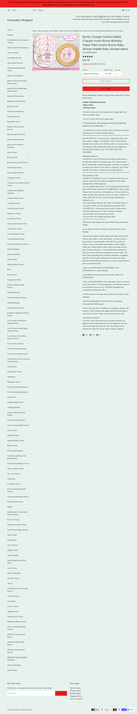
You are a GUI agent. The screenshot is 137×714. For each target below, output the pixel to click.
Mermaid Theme (13, 435)
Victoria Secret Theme (18, 616)
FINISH (85, 70)
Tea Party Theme (13, 578)
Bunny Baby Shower (14, 167)
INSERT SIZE (108, 70)
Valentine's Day (12, 611)
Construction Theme (14, 229)
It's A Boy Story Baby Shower (18, 387)
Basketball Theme (13, 122)
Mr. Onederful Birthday (15, 451)
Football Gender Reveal (15, 308)
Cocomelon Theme (14, 219)
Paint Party (11, 479)
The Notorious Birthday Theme (18, 463)
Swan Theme (18, 568)
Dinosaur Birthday (13, 254)
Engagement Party (18, 280)
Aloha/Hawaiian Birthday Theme (16, 69)
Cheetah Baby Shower (15, 198)
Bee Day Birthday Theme (16, 134)
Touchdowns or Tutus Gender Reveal (17, 590)
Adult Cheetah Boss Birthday (18, 48)
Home (9, 30)
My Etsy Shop (75, 688)
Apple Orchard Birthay (15, 76)
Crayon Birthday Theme (15, 239)
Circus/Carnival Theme (15, 208)
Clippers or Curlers (18, 213)
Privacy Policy (75, 691)
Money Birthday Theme (18, 440)
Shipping (86, 64)
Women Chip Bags (14, 665)
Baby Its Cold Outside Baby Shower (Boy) (18, 90)
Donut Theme (12, 259)
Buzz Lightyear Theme (15, 173)
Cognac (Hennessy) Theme (17, 224)
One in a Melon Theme (15, 468)
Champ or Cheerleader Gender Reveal (18, 184)
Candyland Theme (14, 178)
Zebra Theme (12, 670)
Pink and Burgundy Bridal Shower (16, 490)
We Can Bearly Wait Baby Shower (18, 628)
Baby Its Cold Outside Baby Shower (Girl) (18, 82)
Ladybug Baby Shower (15, 402)
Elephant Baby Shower (18, 264)
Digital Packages (13, 249)
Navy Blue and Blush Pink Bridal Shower (16, 457)
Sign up (41, 10)
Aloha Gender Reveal (15, 63)
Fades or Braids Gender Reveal (18, 286)
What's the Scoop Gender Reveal (16, 636)
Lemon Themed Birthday (16, 420)
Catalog (10, 35)
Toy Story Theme (13, 596)
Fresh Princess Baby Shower (17, 354)
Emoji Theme (12, 275)
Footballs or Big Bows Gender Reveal (18, 314)
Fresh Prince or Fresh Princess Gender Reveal (18, 360)
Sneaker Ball (18, 540)
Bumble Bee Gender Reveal (17, 162)
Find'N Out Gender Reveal (18, 298)
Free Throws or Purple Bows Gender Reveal (17, 330)
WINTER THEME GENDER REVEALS (17, 659)
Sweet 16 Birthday (13, 573)
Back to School (12, 106)
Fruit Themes (18, 367)
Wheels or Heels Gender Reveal (16, 651)
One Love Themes (18, 474)
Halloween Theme (18, 382)
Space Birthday (12, 555)
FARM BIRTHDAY (18, 292)
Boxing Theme (18, 157)
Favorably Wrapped (20, 20)
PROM (9, 507)
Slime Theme (12, 535)
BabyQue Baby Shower (15, 96)
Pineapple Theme (13, 484)
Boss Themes (18, 152)
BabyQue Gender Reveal (16, 101)
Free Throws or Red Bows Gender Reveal (16, 337)
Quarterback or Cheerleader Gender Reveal (18, 513)
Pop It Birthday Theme (15, 502)
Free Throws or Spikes (18, 344)
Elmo (9, 270)
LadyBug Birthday (13, 407)
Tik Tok (9, 583)
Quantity (118, 70)
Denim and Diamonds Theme (17, 244)
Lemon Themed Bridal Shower (18, 425)
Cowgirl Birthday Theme (16, 234)
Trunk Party (11, 601)
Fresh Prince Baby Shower (16, 349)
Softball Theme (12, 550)
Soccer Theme (12, 545)
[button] (88, 57)
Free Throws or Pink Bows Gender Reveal (16, 322)
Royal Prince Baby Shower (17, 525)
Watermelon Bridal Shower (16, 622)
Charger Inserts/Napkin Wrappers (15, 192)
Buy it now (106, 89)
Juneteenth (11, 397)
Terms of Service (76, 699)
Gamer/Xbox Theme (18, 372)
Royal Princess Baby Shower (17, 530)
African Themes (18, 53)
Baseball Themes (18, 116)
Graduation (11, 377)
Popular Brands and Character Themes (18, 41)
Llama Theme (12, 430)
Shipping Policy (76, 696)
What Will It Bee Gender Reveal (15, 643)
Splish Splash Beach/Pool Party (16, 562)
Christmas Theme (13, 203)
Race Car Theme (13, 520)
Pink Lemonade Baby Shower (18, 497)
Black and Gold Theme (15, 139)
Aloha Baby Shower (14, 58)
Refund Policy (75, 693)
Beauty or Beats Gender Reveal (18, 128)
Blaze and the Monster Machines (15, 146)
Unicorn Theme (12, 606)
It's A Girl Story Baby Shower (18, 392)
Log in (34, 10)
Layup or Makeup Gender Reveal (18, 414)
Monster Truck (12, 446)
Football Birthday (13, 303)
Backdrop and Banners (15, 111)
